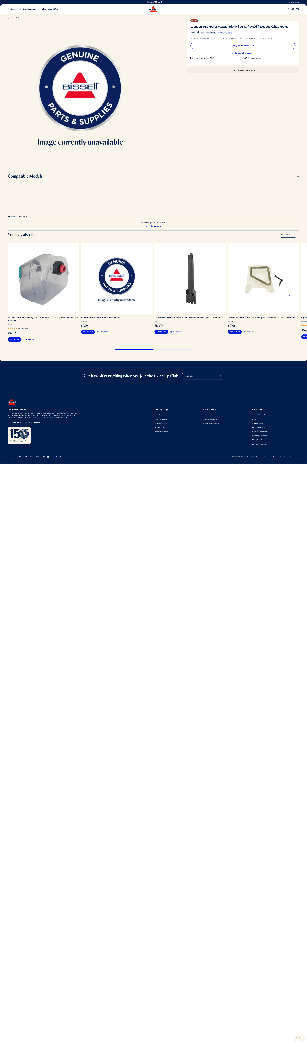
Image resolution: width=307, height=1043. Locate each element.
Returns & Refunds (258, 427)
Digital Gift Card (159, 427)
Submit (219, 376)
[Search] (288, 9)
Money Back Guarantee (260, 440)
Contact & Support (294, 2)
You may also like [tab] (288, 234)
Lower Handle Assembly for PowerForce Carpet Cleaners (187, 317)
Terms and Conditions (270, 457)
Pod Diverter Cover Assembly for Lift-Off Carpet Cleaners (261, 317)
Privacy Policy (283, 457)
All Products (158, 415)
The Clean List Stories (210, 419)
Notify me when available (243, 46)
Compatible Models (25, 176)
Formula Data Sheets (259, 444)
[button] (18, 328)
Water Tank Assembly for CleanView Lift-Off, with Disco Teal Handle (43, 319)
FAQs (254, 419)
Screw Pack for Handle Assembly (100, 317)
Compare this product (244, 53)
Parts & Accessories (160, 419)
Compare (30, 339)
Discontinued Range (161, 431)
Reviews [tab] (11, 216)
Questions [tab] (22, 216)
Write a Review (153, 226)
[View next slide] (289, 296)
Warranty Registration (259, 431)
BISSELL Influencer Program (212, 423)
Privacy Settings (294, 457)
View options (226, 33)
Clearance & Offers (160, 423)
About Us (206, 415)
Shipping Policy (257, 423)
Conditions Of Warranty (260, 436)
